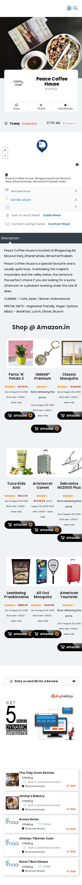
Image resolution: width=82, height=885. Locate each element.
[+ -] (41, 150)
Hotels (47, 824)
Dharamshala (35, 786)
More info (16, 402)
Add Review (65, 108)
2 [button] (43, 65)
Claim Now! (52, 215)
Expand (70, 123)
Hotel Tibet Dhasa (33, 862)
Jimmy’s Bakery (32, 796)
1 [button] (39, 65)
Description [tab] (10, 238)
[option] (41, 47)
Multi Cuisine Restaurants (44, 782)
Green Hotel (28, 819)
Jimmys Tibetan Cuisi (36, 838)
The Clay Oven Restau (36, 773)
